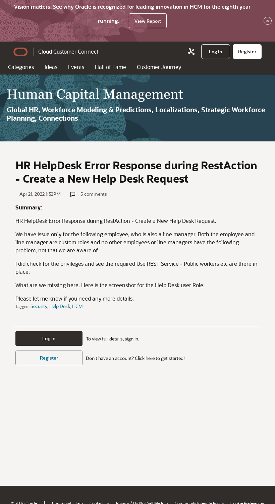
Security (39, 306)
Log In (49, 338)
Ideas (51, 66)
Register (49, 358)
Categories (21, 66)
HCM (77, 306)
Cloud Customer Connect (68, 51)
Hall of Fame (110, 66)
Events (76, 66)
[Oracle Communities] (191, 52)
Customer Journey (159, 66)
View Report (147, 21)
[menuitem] (215, 51)
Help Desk (59, 306)
